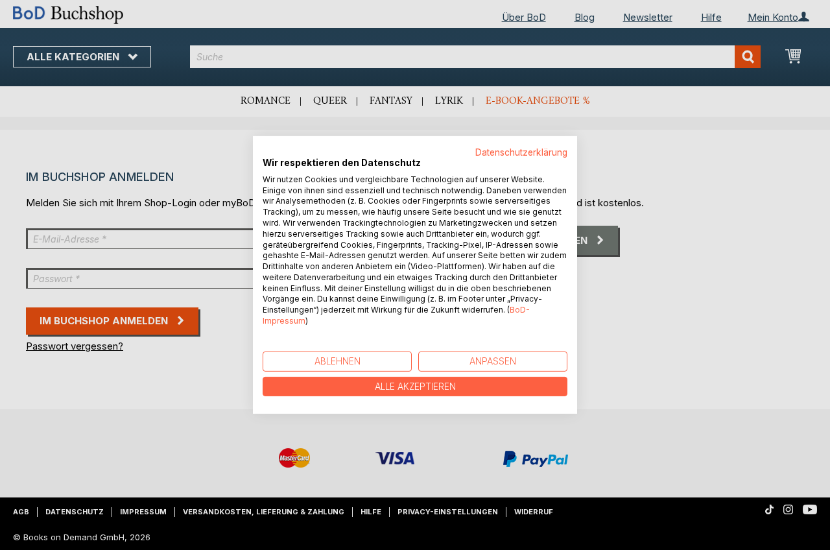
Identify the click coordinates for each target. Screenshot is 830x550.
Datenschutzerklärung (521, 152)
